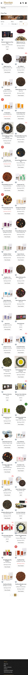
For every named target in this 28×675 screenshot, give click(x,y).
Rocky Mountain (7, 300)
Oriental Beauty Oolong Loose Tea (7, 136)
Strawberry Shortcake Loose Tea (7, 465)
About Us (6, 663)
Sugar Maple (7, 489)
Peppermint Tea (20, 184)
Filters (21, 21)
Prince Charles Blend (7, 230)
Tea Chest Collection (20, 512)
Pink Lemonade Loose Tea (7, 207)
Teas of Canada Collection (7, 535)
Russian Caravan (7, 346)
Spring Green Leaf (7, 417)
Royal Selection (20, 323)
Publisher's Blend (7, 254)
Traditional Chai (20, 559)
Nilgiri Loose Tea (7, 66)
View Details (21, 48)
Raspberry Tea (7, 277)
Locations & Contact (8, 670)
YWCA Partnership (8, 672)
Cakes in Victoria (7, 667)
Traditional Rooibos (7, 584)
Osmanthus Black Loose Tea (21, 135)
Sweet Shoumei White (21, 489)
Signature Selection (7, 394)
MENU (2, 3)
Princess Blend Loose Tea (20, 230)
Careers (5, 668)
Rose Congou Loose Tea (21, 300)
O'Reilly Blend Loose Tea (20, 89)
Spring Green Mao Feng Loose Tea (21, 418)
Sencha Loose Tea (7, 369)
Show (12, 21)
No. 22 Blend (7, 89)
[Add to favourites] (2, 40)
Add (7, 49)
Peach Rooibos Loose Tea (7, 184)
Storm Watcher (20, 441)
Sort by (2, 21)
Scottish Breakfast (21, 346)
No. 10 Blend (21, 66)
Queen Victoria (20, 254)
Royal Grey (7, 323)
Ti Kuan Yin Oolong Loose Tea (20, 536)
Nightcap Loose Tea (21, 42)
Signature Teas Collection (20, 394)
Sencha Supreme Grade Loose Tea (21, 370)
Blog (5, 665)
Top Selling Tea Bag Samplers (7, 560)
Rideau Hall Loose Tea (21, 277)
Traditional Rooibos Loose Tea (20, 585)
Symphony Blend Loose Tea (7, 512)
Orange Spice (7, 112)
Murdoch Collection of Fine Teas (7, 42)
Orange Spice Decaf (20, 112)
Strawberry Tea (20, 464)
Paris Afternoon (7, 160)
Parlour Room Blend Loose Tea (21, 161)
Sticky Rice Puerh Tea (7, 441)
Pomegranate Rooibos (21, 207)
